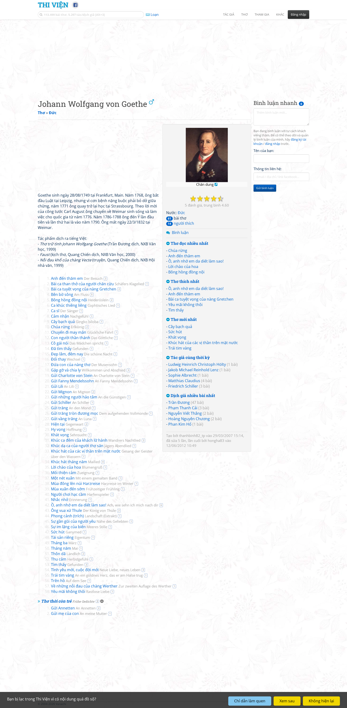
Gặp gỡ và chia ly (88, 370)
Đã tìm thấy (70, 348)
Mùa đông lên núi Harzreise (92, 483)
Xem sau (287, 701)
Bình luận (180, 232)
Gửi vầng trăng (71, 418)
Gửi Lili (62, 386)
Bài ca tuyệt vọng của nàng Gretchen (200, 299)
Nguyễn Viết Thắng (185, 413)
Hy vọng (66, 429)
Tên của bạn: (264, 150)
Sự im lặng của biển (79, 526)
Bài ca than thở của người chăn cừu (97, 283)
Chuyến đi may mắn (82, 332)
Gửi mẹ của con (79, 613)
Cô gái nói (77, 343)
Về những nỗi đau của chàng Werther (111, 586)
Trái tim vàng (179, 348)
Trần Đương (179, 402)
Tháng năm (64, 548)
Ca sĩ (64, 310)
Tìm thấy (176, 310)
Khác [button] (280, 14)
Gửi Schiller (70, 402)
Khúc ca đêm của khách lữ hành (95, 440)
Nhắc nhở (69, 499)
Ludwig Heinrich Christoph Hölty (197, 364)
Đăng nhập (298, 14)
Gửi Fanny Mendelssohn (92, 381)
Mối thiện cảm (72, 472)
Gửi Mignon (70, 391)
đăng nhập (272, 144)
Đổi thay (65, 359)
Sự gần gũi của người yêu (89, 521)
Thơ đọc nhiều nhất (189, 243)
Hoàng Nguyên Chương (189, 418)
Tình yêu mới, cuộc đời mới (95, 569)
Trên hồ (68, 580)
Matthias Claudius (184, 380)
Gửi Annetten (73, 608)
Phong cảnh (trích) (84, 515)
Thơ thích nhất (184, 281)
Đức (181, 212)
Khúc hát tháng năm (75, 461)
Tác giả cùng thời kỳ (190, 357)
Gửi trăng (71, 407)
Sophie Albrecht (182, 375)
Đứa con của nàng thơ (84, 364)
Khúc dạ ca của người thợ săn (91, 445)
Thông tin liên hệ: (268, 168)
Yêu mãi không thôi (185, 304)
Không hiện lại (321, 701)
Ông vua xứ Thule (83, 510)
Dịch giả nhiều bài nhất (192, 395)
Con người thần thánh (82, 337)
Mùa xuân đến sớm (85, 489)
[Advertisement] (173, 55)
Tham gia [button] (262, 14)
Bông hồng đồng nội (186, 272)
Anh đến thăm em (184, 256)
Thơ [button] (244, 14)
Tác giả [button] (228, 14)
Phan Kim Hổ (179, 424)
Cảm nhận (70, 316)
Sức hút (175, 331)
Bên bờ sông (70, 294)
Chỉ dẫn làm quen (249, 701)
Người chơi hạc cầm (80, 494)
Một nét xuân (84, 478)
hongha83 (216, 440)
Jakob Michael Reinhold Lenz (193, 369)
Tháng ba (63, 542)
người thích (181, 223)
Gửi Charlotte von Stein (90, 375)
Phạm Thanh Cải (182, 407)
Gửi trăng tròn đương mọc (99, 413)
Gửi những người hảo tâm (88, 397)
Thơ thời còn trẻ (67, 601)
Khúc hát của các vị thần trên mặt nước (203, 342)
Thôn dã (65, 553)
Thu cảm (69, 559)
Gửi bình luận (265, 188)
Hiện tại (67, 424)
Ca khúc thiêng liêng (83, 305)
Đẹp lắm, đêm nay (81, 354)
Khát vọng (177, 337)
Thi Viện (53, 4)
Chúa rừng (177, 250)
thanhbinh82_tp (192, 435)
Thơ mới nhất (183, 319)
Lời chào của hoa (183, 266)
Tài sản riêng (70, 537)
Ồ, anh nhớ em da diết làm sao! (196, 261)
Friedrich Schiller (183, 386)
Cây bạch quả (180, 326)
